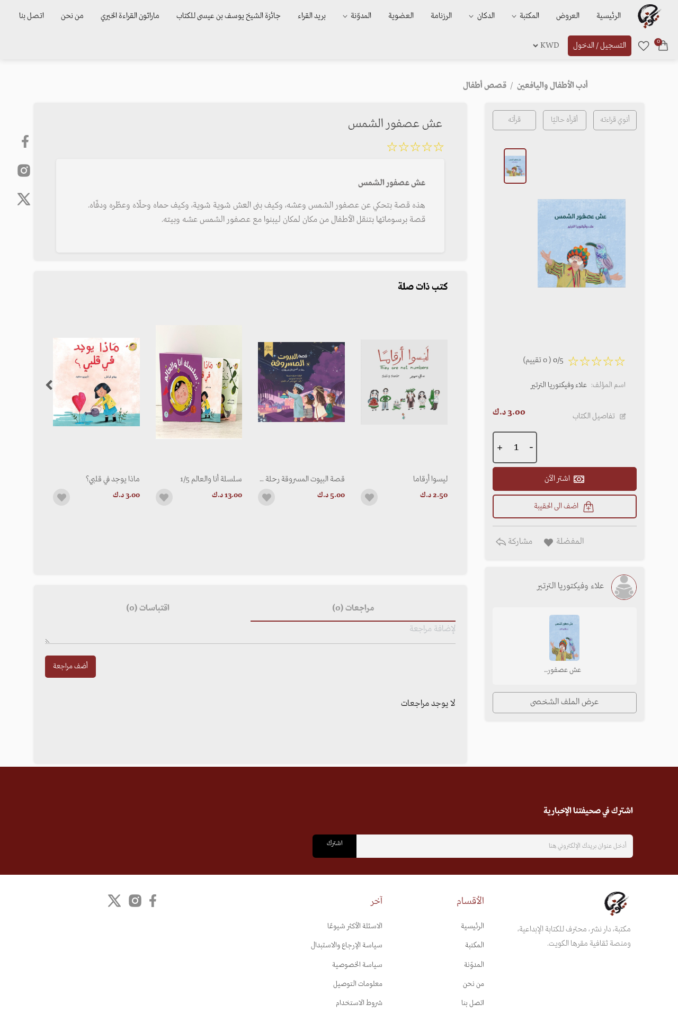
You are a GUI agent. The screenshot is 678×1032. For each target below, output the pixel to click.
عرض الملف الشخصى (564, 702)
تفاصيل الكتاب (594, 416)
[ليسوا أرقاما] (404, 382)
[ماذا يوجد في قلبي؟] (96, 382)
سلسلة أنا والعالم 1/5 (211, 479)
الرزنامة (441, 16)
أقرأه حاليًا (564, 119)
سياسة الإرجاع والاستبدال (346, 945)
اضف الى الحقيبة (556, 506)
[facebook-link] (26, 141)
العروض (567, 16)
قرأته (514, 119)
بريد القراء (312, 16)
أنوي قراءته (615, 119)
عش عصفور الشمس (564, 671)
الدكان (485, 16)
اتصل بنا (31, 16)
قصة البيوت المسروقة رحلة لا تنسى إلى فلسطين (302, 479)
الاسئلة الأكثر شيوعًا (354, 926)
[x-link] (23, 199)
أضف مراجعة (70, 666)
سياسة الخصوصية (357, 965)
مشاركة (519, 541)
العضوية (401, 16)
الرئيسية (608, 16)
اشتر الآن (557, 478)
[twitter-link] (114, 901)
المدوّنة (474, 965)
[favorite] (643, 45)
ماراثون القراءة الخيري (130, 16)
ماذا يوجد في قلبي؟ (113, 479)
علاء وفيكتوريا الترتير (559, 385)
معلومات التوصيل (357, 984)
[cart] (663, 45)
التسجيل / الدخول (599, 45)
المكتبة (528, 16)
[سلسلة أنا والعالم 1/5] (199, 382)
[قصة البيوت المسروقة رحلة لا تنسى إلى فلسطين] (301, 382)
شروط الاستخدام (359, 1003)
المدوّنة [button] (360, 16)
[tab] (353, 609)
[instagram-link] (23, 170)
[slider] (415, 149)
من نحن (72, 16)
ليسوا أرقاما (430, 479)
